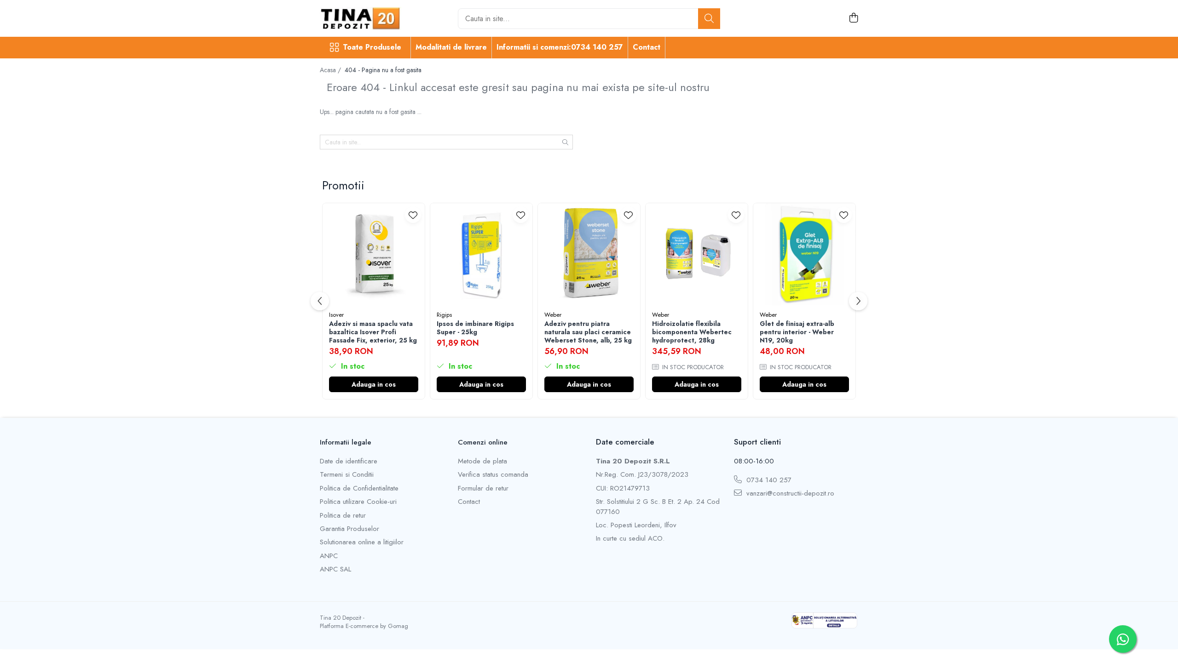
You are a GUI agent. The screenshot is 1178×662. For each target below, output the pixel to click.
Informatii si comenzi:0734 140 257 (560, 47)
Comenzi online (483, 442)
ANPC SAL (335, 569)
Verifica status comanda (493, 474)
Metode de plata (482, 461)
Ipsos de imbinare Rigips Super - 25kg (475, 328)
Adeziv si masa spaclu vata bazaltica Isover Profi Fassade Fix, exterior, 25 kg (373, 332)
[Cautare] (709, 18)
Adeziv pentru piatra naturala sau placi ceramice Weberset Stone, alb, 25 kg (588, 332)
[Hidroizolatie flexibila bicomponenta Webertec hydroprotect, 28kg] (697, 254)
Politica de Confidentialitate (359, 488)
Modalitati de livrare (451, 47)
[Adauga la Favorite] (413, 215)
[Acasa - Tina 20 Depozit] (366, 18)
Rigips (444, 314)
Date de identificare (348, 461)
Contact (646, 47)
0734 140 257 (767, 480)
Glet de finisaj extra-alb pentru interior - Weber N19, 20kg (797, 332)
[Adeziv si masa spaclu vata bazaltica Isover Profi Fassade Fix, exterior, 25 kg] (374, 254)
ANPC (329, 556)
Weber (552, 314)
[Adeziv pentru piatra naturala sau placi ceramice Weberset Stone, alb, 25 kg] (589, 254)
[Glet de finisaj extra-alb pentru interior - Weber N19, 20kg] (804, 254)
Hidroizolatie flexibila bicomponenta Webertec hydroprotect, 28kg (692, 332)
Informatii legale (345, 442)
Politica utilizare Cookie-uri (358, 502)
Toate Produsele (372, 47)
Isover (336, 314)
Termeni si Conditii (347, 474)
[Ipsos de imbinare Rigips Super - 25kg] (481, 254)
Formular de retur (483, 488)
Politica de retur (343, 515)
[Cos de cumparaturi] (853, 18)
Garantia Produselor (349, 529)
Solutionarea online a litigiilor (362, 542)
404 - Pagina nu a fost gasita (383, 69)
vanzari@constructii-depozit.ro (789, 493)
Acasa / (331, 69)
